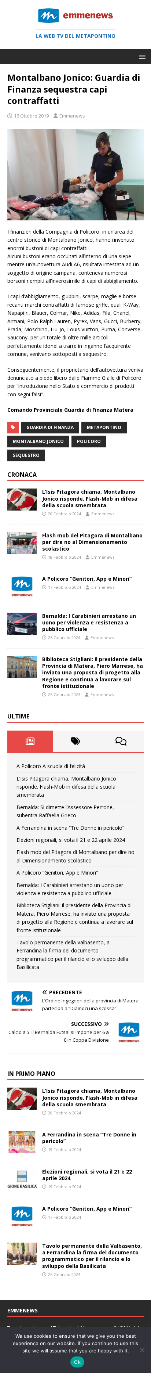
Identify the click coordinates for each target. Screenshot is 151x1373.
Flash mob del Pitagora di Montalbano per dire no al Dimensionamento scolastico (92, 542)
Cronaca (22, 475)
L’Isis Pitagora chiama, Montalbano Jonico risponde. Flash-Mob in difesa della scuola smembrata (89, 498)
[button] (141, 56)
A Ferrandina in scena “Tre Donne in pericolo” (70, 827)
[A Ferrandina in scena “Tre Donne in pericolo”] (22, 1148)
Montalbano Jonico (38, 441)
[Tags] (75, 741)
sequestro (26, 455)
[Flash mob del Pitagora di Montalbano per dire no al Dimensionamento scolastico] (22, 549)
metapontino (104, 427)
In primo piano (31, 1074)
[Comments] (121, 741)
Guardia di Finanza (50, 427)
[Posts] (30, 741)
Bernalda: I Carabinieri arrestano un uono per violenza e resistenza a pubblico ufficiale (89, 622)
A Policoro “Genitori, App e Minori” (87, 578)
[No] (142, 1350)
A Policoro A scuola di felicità (50, 766)
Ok (77, 1362)
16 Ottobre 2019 (31, 115)
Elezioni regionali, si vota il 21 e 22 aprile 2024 (70, 839)
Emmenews (72, 115)
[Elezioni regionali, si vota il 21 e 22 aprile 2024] (22, 1185)
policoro (89, 441)
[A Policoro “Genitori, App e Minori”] (22, 593)
